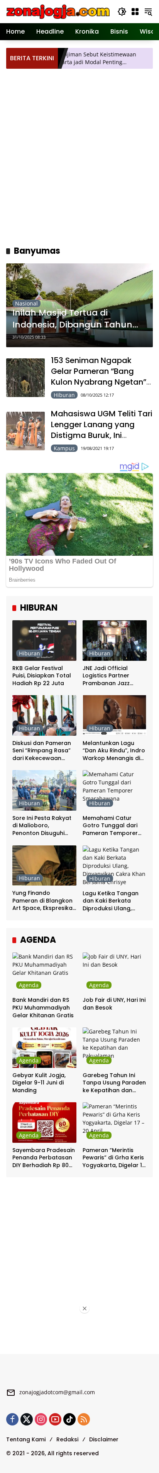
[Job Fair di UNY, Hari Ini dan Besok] (115, 972)
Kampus (64, 448)
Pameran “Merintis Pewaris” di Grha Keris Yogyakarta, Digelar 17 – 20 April (114, 1158)
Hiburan (64, 395)
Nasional (26, 303)
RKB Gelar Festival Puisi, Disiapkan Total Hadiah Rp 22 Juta (41, 676)
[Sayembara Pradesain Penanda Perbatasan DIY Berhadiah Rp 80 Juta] (44, 1122)
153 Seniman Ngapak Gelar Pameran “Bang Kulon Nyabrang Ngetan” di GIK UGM (98, 376)
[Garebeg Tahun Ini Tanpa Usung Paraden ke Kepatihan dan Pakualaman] (115, 1047)
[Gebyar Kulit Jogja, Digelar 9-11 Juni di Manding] (44, 1047)
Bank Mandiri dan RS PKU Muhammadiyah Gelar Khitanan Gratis (43, 1007)
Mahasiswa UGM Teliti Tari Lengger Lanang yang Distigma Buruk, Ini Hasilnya (101, 429)
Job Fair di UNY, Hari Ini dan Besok (114, 1003)
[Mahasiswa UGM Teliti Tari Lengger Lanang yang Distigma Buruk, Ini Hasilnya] (25, 431)
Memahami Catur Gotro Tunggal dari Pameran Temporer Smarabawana (110, 826)
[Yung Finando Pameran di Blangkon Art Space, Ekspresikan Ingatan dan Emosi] (44, 865)
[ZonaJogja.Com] (58, 11)
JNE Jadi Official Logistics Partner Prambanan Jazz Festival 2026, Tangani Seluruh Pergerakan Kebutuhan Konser (114, 676)
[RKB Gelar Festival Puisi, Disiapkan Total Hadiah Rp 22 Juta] (44, 640)
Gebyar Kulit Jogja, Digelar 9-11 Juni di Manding (39, 1083)
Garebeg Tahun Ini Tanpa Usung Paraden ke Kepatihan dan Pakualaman (114, 1083)
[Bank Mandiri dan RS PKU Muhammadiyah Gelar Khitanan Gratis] (44, 972)
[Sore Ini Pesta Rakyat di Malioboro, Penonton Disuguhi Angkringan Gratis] (44, 790)
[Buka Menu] (135, 11)
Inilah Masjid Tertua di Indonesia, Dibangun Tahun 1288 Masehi (72, 319)
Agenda (29, 985)
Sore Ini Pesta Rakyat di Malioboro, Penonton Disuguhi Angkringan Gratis (41, 826)
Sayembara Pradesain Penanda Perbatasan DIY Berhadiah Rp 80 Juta (43, 1158)
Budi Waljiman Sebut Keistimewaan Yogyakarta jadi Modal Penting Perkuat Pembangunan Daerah (73, 58)
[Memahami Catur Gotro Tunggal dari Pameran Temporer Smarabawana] (115, 790)
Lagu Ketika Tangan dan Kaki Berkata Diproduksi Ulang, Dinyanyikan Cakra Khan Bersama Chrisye (114, 901)
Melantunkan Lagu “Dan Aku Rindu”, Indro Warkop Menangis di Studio (114, 751)
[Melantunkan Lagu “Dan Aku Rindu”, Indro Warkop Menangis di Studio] (115, 715)
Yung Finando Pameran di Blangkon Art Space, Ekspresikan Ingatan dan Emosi (44, 900)
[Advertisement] (79, 156)
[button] (122, 11)
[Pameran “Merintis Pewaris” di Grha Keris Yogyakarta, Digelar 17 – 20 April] (115, 1122)
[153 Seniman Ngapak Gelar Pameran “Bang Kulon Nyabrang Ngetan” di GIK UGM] (25, 377)
